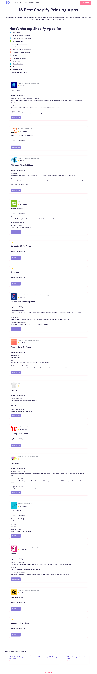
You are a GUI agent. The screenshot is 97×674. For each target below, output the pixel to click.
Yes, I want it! (85, 2)
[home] (8, 2)
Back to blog (48, 672)
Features (16, 2)
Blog (26, 2)
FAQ (21, 2)
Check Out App (16, 117)
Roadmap (31, 2)
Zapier (37, 2)
